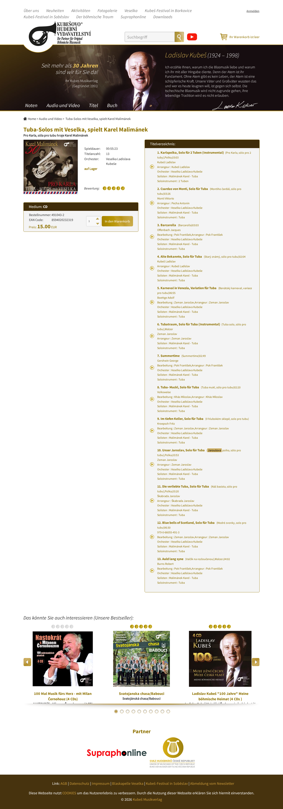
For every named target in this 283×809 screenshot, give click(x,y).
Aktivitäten (80, 10)
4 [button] (133, 711)
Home (32, 119)
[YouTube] (192, 37)
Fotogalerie (107, 10)
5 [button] (139, 711)
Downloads (162, 17)
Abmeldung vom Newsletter (212, 783)
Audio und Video (63, 105)
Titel (93, 105)
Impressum (101, 783)
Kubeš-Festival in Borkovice (168, 10)
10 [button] (168, 711)
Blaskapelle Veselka (127, 783)
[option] (62, 662)
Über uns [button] (31, 10)
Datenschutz (79, 783)
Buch (112, 105)
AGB (63, 783)
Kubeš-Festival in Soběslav (46, 17)
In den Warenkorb (117, 221)
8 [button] (156, 711)
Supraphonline (133, 17)
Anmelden (253, 11)
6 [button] (145, 711)
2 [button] (122, 711)
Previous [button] (27, 662)
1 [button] (116, 711)
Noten (31, 105)
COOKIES (69, 793)
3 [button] (127, 711)
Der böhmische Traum (94, 17)
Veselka (131, 10)
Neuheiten (55, 10)
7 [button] (151, 711)
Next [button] (256, 662)
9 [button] (162, 711)
